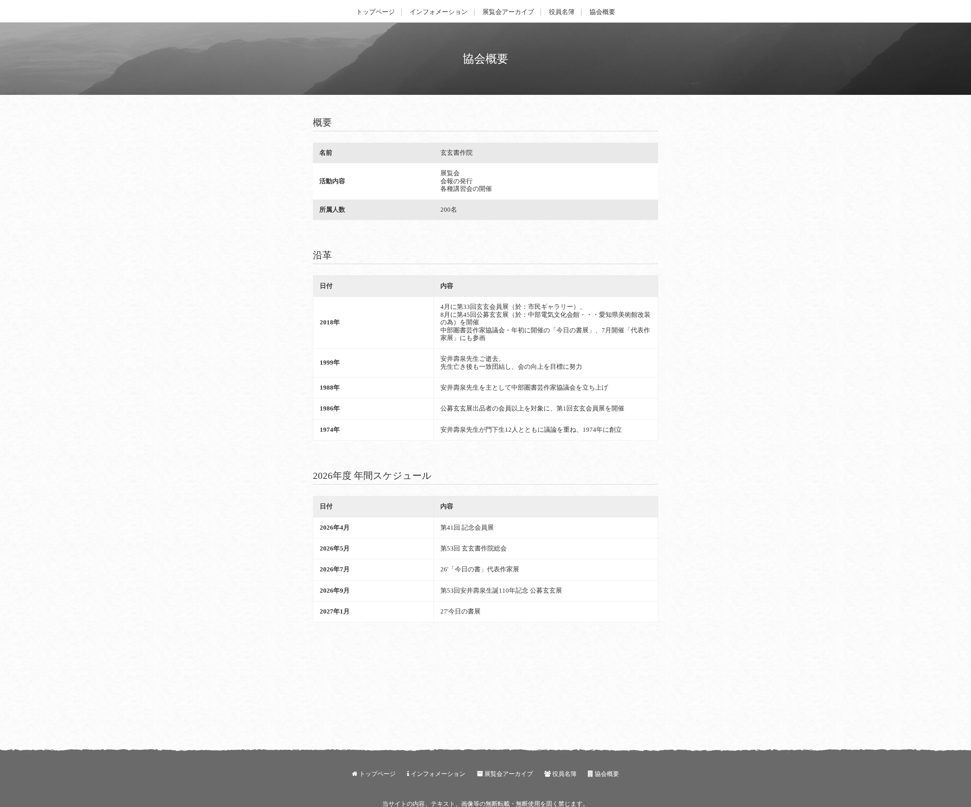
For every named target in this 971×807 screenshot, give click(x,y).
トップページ (375, 12)
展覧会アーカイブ (508, 12)
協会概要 (602, 12)
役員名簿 (562, 12)
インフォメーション (439, 12)
